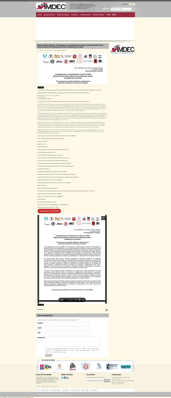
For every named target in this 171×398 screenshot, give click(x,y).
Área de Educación (55, 390)
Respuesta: (41, 337)
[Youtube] (67, 378)
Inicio (40, 14)
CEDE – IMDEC (111, 14)
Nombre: (40, 323)
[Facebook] (65, 378)
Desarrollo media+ (65, 394)
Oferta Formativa (98, 14)
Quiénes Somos (49, 14)
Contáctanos (125, 4)
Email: (40, 328)
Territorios (74, 14)
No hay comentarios (61, 50)
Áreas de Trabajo (63, 14)
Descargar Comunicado (49, 211)
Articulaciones (85, 14)
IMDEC (41, 50)
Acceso (132, 4)
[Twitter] (62, 378)
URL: (39, 332)
